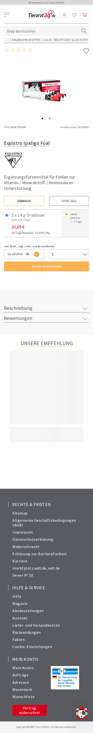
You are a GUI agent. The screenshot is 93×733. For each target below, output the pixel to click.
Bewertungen (18, 318)
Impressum (22, 532)
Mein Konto (22, 667)
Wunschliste (23, 696)
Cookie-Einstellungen (32, 646)
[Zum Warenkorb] (84, 14)
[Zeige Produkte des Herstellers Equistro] (13, 168)
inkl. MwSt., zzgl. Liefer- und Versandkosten (29, 246)
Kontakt (20, 618)
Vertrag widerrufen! (29, 710)
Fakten (18, 639)
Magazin (20, 603)
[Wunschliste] (74, 14)
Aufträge (20, 674)
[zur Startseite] (41, 14)
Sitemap (20, 513)
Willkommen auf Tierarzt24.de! (47, 2)
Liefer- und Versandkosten (36, 625)
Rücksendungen (26, 632)
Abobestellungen (28, 610)
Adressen (20, 682)
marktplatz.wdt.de (29, 568)
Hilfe (17, 596)
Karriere (19, 560)
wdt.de (54, 568)
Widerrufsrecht (26, 546)
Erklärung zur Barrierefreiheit (39, 553)
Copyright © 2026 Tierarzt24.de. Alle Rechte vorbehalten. (46, 727)
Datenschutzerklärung (32, 539)
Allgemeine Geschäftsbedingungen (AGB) (44, 522)
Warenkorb (22, 689)
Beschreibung (18, 308)
